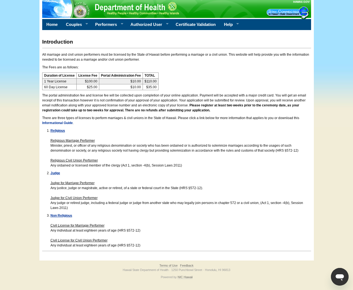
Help (226, 24)
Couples (72, 24)
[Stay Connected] (288, 13)
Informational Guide (57, 123)
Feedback (187, 265)
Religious (57, 131)
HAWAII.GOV (301, 1)
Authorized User (144, 24)
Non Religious (61, 216)
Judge (55, 173)
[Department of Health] (149, 9)
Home (52, 24)
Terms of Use (168, 265)
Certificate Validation (196, 24)
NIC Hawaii (185, 277)
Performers (104, 24)
